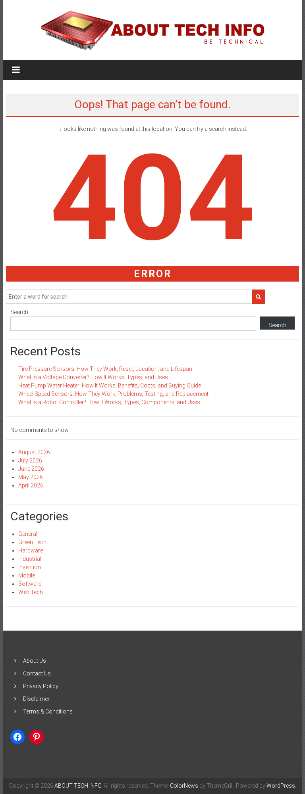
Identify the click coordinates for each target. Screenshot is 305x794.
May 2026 (30, 477)
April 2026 (30, 485)
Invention (29, 567)
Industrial (29, 559)
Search (19, 312)
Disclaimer (36, 699)
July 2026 (30, 460)
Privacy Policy (40, 686)
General (27, 534)
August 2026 (34, 452)
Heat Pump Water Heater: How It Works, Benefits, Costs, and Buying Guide (109, 385)
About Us (34, 661)
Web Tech (30, 592)
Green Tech (32, 542)
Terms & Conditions (48, 711)
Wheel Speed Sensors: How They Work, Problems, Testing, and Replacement (113, 394)
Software (29, 584)
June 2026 (31, 469)
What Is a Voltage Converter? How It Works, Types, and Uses (93, 377)
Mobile (26, 575)
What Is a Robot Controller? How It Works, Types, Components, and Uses (109, 402)
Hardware (30, 550)
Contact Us (37, 673)
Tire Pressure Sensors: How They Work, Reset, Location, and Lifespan (105, 369)
